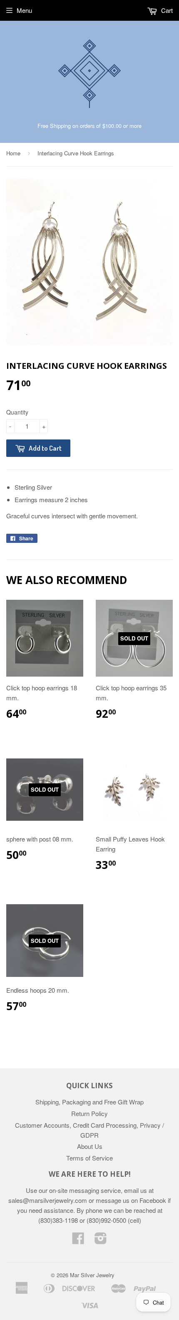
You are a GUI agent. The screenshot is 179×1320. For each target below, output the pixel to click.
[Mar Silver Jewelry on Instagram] (100, 1240)
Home (13, 153)
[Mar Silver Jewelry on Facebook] (78, 1240)
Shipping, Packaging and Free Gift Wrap (89, 1101)
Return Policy (89, 1113)
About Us (89, 1146)
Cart (166, 10)
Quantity (17, 412)
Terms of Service (89, 1157)
